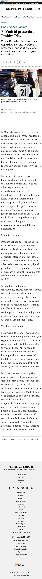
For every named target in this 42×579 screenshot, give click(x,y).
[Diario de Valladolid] (21, 9)
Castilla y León (21, 507)
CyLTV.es (21, 552)
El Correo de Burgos (21, 546)
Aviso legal (7, 573)
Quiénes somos (21, 474)
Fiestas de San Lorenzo (21, 512)
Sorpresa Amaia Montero (18, 3)
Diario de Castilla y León (21, 540)
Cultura (21, 510)
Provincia (16, 17)
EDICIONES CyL (34, 1)
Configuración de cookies (21, 576)
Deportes (5, 22)
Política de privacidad (18, 573)
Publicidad (21, 477)
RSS (21, 483)
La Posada (21, 521)
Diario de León (21, 543)
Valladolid (6, 17)
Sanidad (21, 515)
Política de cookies (32, 573)
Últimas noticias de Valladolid (21, 532)
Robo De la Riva (33, 3)
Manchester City (10, 439)
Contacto (21, 480)
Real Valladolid (29, 17)
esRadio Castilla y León (21, 555)
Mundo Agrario (21, 524)
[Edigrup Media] (21, 564)
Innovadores (21, 527)
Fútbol (30, 439)
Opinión (21, 529)
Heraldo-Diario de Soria (21, 549)
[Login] (39, 9)
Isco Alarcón (22, 439)
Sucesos (21, 518)
